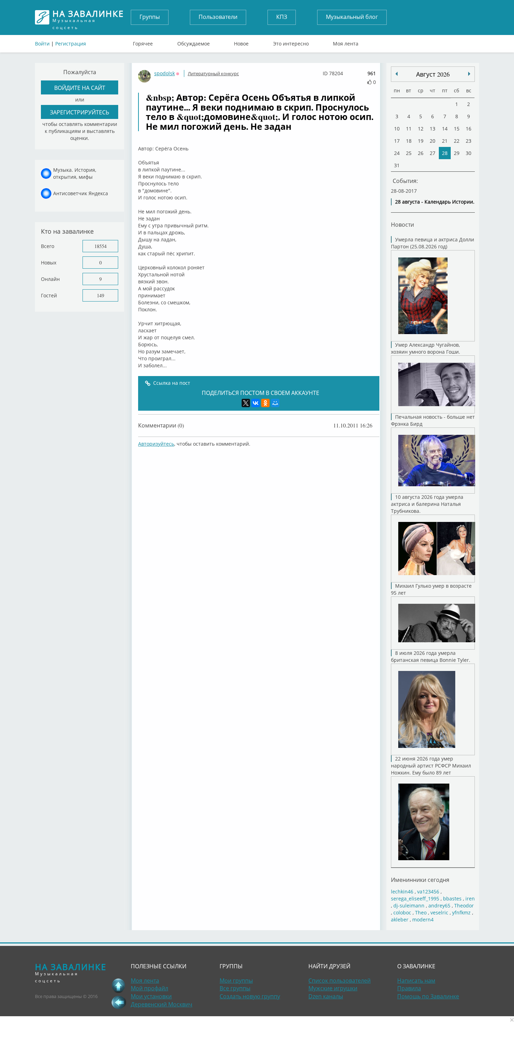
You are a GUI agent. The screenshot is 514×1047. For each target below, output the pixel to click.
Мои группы (236, 980)
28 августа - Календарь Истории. (434, 201)
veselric (439, 912)
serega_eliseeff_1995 (415, 898)
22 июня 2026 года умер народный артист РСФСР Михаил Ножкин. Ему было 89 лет (431, 765)
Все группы (235, 988)
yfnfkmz (461, 912)
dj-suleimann (408, 905)
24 (397, 153)
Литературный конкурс (213, 73)
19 (420, 140)
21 (445, 140)
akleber (399, 919)
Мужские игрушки (332, 988)
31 (397, 165)
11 (409, 128)
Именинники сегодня (420, 879)
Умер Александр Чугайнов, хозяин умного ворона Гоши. (425, 348)
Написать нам (416, 980)
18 (409, 140)
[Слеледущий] (396, 74)
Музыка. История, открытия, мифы (74, 173)
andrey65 (439, 905)
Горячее (143, 42)
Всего (47, 246)
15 (456, 128)
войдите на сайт (79, 87)
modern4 (423, 919)
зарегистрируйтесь (79, 112)
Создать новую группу (250, 996)
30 (468, 153)
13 (432, 128)
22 (456, 140)
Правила (409, 988)
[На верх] (118, 985)
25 (409, 153)
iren (470, 898)
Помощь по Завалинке (428, 996)
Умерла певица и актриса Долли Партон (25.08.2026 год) (432, 243)
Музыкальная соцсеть (88, 17)
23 (468, 140)
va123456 (428, 891)
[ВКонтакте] (255, 403)
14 (445, 128)
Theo (421, 912)
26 (420, 153)
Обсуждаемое (193, 42)
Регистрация (70, 43)
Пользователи (218, 17)
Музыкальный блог (352, 17)
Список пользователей (339, 980)
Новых (48, 262)
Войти (42, 43)
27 (432, 153)
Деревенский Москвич (161, 1004)
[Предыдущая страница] (118, 1002)
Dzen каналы (325, 996)
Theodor (464, 905)
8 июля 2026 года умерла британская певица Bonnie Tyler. (430, 656)
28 (445, 153)
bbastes (452, 898)
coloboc (402, 912)
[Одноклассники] (265, 403)
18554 (100, 246)
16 (468, 128)
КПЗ (281, 17)
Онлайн (50, 279)
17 (397, 140)
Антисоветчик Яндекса (80, 193)
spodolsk (164, 73)
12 (420, 128)
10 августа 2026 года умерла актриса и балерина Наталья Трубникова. (427, 504)
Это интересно (291, 42)
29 (456, 153)
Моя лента (345, 42)
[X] (246, 403)
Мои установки (151, 996)
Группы (150, 17)
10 (397, 128)
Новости (402, 224)
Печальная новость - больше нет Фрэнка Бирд (433, 420)
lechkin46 (402, 891)
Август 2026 (433, 74)
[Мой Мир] (275, 403)
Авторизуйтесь (156, 443)
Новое (241, 42)
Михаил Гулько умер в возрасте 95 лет (431, 589)
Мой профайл (149, 988)
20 (432, 140)
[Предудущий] (469, 74)
